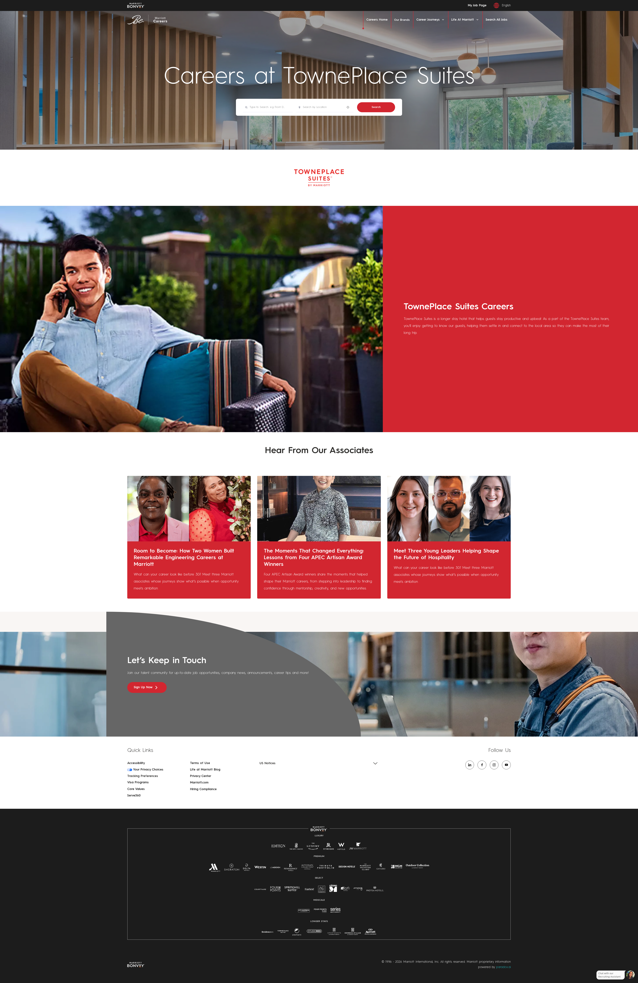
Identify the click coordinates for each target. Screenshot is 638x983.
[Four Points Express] (320, 912)
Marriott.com (199, 782)
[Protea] (375, 889)
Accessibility (136, 763)
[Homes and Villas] (353, 933)
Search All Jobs (496, 19)
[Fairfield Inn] (309, 889)
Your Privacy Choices (147, 769)
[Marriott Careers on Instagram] (494, 765)
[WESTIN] (260, 867)
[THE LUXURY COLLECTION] (313, 847)
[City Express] (304, 912)
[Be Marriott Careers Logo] (149, 19)
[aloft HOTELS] (345, 889)
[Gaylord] (381, 869)
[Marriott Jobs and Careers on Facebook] (482, 765)
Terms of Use (200, 763)
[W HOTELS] (341, 847)
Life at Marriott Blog (205, 769)
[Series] (335, 912)
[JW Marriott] (358, 847)
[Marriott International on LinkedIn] (469, 765)
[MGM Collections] (396, 867)
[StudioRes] (314, 933)
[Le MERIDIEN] (275, 867)
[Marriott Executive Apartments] (370, 932)
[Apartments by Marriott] (334, 933)
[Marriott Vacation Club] (365, 868)
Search (376, 107)
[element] (296, 933)
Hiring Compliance (203, 789)
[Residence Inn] (267, 931)
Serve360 (134, 795)
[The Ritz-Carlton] (296, 847)
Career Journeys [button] (428, 19)
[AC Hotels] (321, 890)
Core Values (136, 789)
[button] (319, 763)
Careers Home (377, 19)
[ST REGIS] (328, 847)
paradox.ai (503, 967)
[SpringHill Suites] (293, 889)
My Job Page (477, 5)
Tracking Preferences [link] (142, 776)
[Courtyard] (260, 889)
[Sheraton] (231, 868)
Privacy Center (200, 776)
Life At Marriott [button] (462, 19)
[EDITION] (278, 846)
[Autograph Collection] (307, 867)
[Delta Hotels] (246, 868)
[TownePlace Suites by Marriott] (282, 931)
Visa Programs (138, 782)
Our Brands (402, 20)
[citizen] (333, 891)
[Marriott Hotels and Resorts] (214, 869)
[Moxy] (358, 889)
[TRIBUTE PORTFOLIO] (325, 867)
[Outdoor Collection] (417, 867)
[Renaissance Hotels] (291, 868)
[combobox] (268, 107)
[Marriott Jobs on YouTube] (506, 765)
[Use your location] (349, 107)
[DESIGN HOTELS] (347, 867)
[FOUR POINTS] (275, 889)
